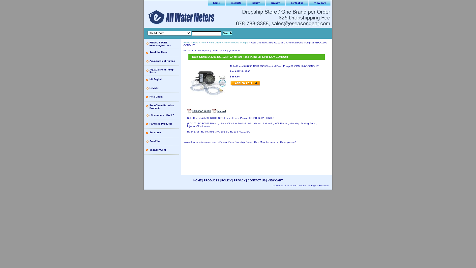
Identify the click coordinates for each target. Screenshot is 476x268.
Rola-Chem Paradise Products (161, 106)
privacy (275, 2)
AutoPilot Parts (158, 52)
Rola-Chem (199, 42)
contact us (297, 2)
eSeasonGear (157, 149)
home (216, 2)
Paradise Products (160, 123)
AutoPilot (154, 141)
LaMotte (154, 88)
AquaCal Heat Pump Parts (161, 71)
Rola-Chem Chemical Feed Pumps (228, 42)
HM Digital (155, 79)
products (236, 2)
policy (256, 2)
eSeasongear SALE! (161, 115)
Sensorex (155, 132)
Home (186, 42)
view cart (320, 2)
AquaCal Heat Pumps (162, 61)
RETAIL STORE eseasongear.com (160, 44)
